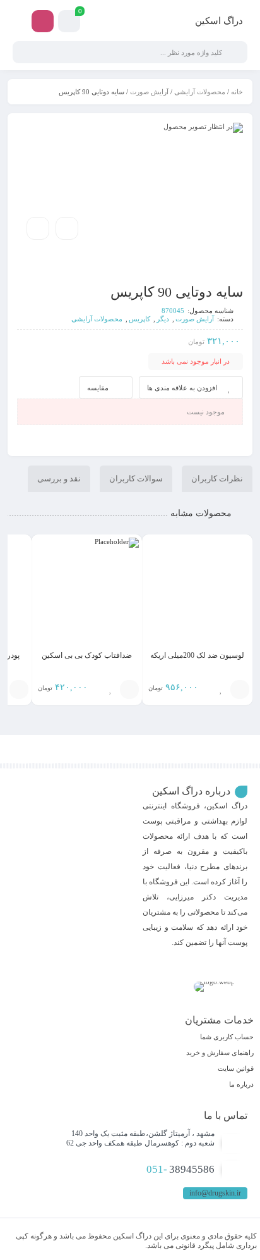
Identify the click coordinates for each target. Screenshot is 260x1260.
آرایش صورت (149, 92)
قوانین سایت (236, 1068)
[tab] (217, 479)
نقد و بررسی (59, 478)
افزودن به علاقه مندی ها (182, 388)
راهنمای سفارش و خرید (220, 1052)
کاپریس (139, 319)
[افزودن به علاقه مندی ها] (220, 689)
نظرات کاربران (217, 478)
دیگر (163, 319)
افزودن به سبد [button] (239, 689)
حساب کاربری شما (227, 1037)
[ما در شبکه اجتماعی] (43, 21)
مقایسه (98, 388)
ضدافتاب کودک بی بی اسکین (87, 655)
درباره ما (241, 1084)
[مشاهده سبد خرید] (69, 23)
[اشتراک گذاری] (67, 228)
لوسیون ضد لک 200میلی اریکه (197, 655)
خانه (237, 92)
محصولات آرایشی (199, 92)
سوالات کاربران (136, 478)
